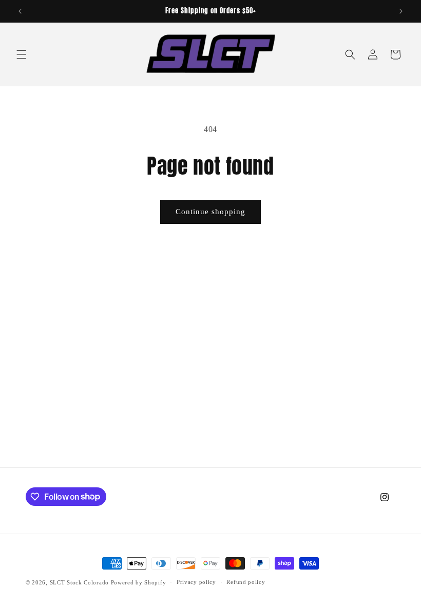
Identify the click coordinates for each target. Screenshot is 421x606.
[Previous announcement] (20, 11)
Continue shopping (210, 211)
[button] (21, 54)
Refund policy (245, 582)
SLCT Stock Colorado (79, 582)
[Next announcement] (401, 11)
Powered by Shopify (138, 582)
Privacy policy (196, 582)
